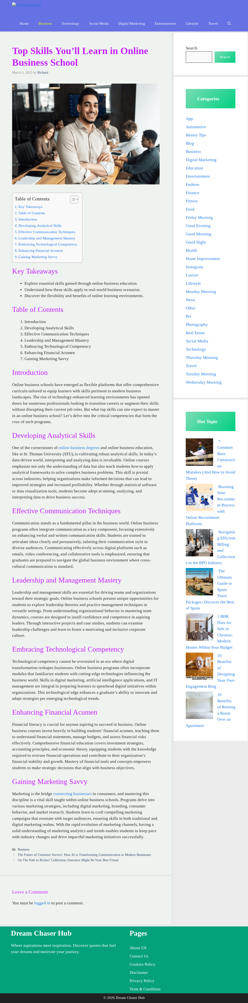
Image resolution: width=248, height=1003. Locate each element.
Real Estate (195, 333)
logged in (42, 903)
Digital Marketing (131, 23)
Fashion (192, 184)
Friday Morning (199, 217)
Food (190, 209)
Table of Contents (31, 213)
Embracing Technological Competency (47, 244)
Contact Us (139, 956)
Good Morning (198, 234)
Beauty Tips (196, 135)
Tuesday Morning (201, 374)
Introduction (27, 219)
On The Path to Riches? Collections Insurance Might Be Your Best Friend (68, 860)
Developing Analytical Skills (40, 225)
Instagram (194, 267)
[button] (229, 24)
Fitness (192, 201)
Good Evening (198, 225)
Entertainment (165, 23)
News (190, 300)
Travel (213, 23)
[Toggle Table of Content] (71, 199)
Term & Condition (145, 989)
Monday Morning (201, 291)
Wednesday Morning (204, 382)
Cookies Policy (142, 964)
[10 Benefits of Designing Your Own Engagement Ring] (199, 667)
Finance (192, 192)
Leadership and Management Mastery (46, 238)
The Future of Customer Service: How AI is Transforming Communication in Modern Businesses (84, 855)
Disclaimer (139, 972)
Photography (197, 324)
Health (191, 250)
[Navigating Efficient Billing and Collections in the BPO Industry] (199, 543)
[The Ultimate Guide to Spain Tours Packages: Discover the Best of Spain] (199, 582)
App (189, 118)
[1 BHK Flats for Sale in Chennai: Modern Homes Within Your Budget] (199, 628)
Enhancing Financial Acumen (40, 250)
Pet (188, 316)
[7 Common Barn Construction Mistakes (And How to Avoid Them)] (199, 453)
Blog (190, 143)
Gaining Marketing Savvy (37, 257)
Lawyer (192, 275)
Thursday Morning (202, 357)
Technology (70, 23)
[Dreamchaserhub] (33, 8)
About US (138, 948)
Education (194, 168)
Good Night (196, 242)
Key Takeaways (30, 207)
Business (45, 23)
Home (24, 23)
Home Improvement (203, 258)
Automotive (196, 127)
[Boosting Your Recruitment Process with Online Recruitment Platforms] (199, 498)
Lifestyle (192, 23)
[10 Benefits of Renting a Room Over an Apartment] (199, 706)
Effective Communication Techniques (46, 232)
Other (190, 308)
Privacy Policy (142, 981)
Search (191, 48)
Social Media (99, 23)
